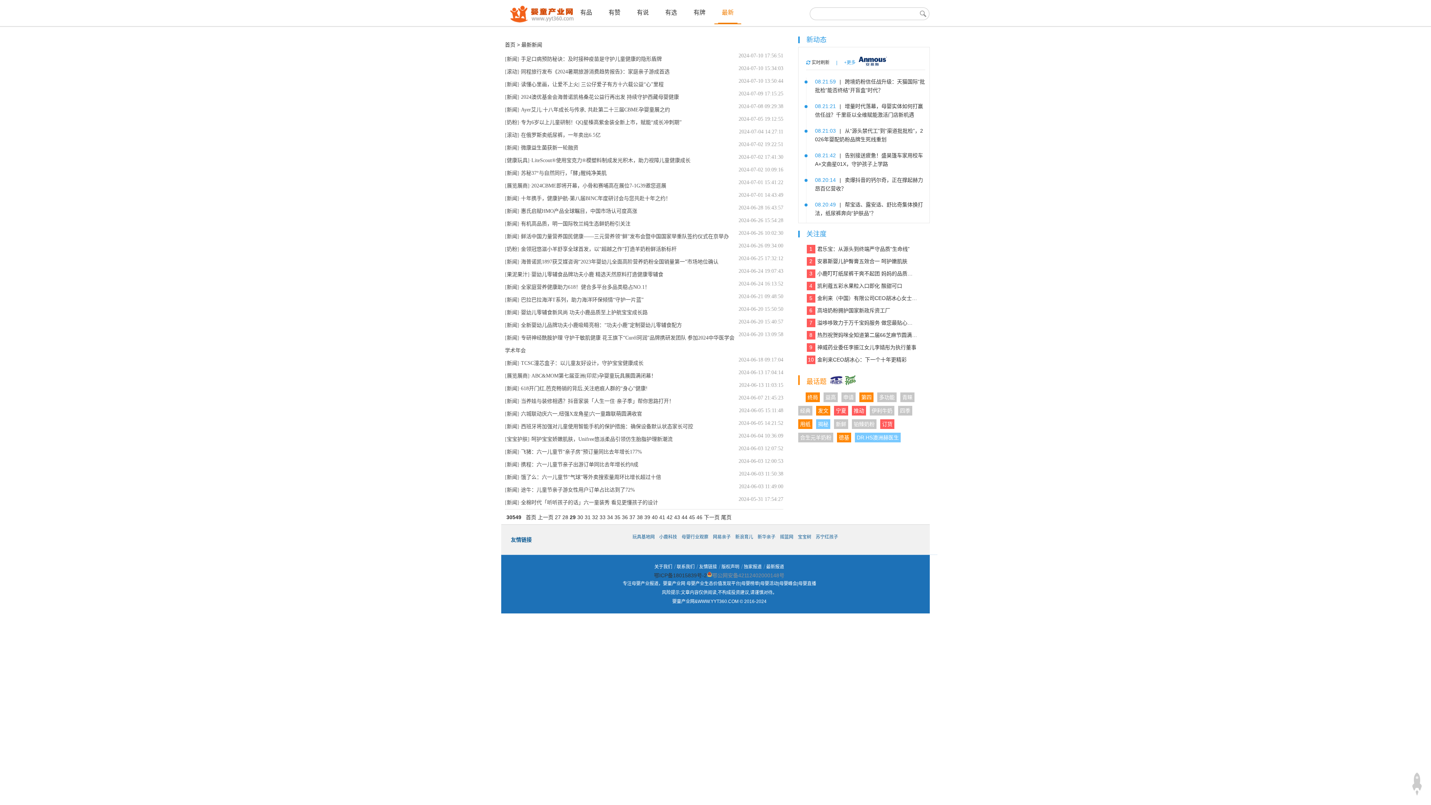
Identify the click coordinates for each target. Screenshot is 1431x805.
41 (662, 517)
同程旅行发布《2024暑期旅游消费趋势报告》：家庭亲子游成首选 (595, 72)
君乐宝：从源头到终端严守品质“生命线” (859, 249)
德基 (844, 438)
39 (647, 517)
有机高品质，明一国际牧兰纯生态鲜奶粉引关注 (576, 224)
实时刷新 (820, 62)
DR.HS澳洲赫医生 (878, 438)
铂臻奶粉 (864, 424)
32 (595, 517)
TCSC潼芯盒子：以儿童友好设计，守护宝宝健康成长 (582, 363)
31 (588, 517)
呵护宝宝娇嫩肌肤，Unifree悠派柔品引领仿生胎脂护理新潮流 (602, 439)
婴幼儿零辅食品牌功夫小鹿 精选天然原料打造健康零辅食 (597, 274)
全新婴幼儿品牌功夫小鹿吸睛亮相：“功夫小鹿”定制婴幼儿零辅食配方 (601, 325)
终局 (813, 397)
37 (632, 517)
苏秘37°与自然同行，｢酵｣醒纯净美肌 (564, 173)
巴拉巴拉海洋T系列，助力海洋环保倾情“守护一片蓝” (582, 300)
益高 (830, 397)
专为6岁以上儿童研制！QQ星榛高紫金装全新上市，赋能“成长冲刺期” (601, 122)
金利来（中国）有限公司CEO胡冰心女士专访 (863, 298)
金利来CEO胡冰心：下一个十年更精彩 (857, 360)
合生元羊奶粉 (815, 438)
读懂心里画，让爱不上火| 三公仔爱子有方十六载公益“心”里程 (592, 84)
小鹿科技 (668, 537)
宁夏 (841, 411)
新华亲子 (766, 537)
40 (655, 517)
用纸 (805, 424)
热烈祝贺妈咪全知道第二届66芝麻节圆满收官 (863, 335)
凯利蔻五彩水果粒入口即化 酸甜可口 (855, 286)
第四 (866, 397)
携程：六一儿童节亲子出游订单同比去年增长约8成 (579, 464)
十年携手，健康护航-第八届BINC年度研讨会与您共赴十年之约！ (596, 198)
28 (565, 517)
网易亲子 (722, 537)
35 (617, 517)
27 (558, 517)
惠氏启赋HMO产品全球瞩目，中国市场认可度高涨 (579, 211)
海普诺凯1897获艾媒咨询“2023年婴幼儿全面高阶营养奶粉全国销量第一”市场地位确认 (619, 262)
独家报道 (753, 566)
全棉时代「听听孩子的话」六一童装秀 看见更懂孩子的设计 (589, 502)
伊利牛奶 (882, 411)
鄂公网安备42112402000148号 (748, 575)
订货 (887, 424)
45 (692, 517)
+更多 (850, 62)
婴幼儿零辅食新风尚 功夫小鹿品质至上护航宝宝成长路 (584, 312)
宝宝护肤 (517, 439)
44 (685, 517)
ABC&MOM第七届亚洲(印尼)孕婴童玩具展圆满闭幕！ (593, 376)
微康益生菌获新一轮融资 (549, 148)
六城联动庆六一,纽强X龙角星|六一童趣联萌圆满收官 (581, 414)
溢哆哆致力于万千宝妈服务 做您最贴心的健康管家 (863, 323)
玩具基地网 (643, 537)
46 (699, 517)
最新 (728, 12)
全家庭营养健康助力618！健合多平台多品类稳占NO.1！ (585, 287)
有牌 (699, 12)
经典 (805, 411)
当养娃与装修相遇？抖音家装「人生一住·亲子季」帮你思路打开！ (597, 401)
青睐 (907, 397)
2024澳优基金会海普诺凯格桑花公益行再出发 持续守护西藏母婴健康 (600, 97)
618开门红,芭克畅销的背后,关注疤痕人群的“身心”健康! (584, 388)
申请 (848, 397)
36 (625, 517)
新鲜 (841, 424)
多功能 (887, 397)
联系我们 (686, 566)
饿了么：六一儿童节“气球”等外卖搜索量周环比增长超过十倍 (591, 477)
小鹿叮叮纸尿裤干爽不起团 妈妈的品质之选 (863, 274)
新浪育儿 (744, 537)
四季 (905, 411)
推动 (859, 411)
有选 (671, 12)
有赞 (614, 12)
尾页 (726, 517)
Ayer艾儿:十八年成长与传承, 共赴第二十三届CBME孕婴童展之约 (595, 110)
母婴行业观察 (695, 537)
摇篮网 (786, 537)
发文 (823, 411)
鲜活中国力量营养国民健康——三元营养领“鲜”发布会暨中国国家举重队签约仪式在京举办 (625, 236)
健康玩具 (517, 160)
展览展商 (517, 186)
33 (603, 517)
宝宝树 (804, 537)
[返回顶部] (1417, 784)
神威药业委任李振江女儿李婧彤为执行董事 (862, 347)
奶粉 (512, 122)
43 (677, 517)
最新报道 (775, 566)
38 (640, 517)
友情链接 (708, 566)
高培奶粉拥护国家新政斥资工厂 (849, 310)
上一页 (545, 517)
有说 (643, 12)
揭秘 (823, 424)
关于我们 (663, 566)
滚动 (512, 72)
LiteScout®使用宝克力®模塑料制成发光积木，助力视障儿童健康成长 (611, 160)
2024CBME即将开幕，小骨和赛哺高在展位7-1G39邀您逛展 (598, 186)
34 (610, 517)
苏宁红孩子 (827, 537)
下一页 (712, 517)
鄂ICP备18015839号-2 (680, 575)
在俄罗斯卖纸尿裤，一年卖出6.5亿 (561, 135)
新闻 (512, 59)
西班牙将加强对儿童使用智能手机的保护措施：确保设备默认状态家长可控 (607, 426)
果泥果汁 (517, 274)
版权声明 (730, 566)
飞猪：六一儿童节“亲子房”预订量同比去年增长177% (581, 452)
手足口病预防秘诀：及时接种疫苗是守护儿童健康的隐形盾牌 (591, 59)
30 (580, 517)
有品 (586, 12)
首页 (510, 45)
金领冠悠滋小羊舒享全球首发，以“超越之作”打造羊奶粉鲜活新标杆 (599, 249)
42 (670, 517)
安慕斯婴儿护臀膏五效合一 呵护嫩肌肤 (858, 261)
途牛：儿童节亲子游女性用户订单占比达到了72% (578, 490)
